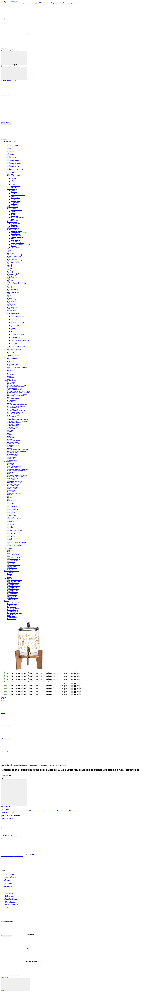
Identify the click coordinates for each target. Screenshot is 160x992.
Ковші (12, 183)
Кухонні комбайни (16, 332)
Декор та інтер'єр (9, 172)
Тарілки (13, 205)
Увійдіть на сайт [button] (5, 806)
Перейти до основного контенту (10, 1)
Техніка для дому (9, 311)
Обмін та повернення (21, 3)
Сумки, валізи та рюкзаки (11, 571)
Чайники (13, 178)
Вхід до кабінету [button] (8, 893)
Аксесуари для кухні (16, 231)
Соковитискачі (15, 325)
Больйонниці (14, 204)
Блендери (13, 344)
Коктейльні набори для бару (19, 232)
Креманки (13, 190)
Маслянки (13, 246)
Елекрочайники (15, 337)
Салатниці (14, 193)
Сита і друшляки (15, 186)
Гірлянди (6, 601)
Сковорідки (14, 181)
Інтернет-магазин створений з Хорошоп (12, 856)
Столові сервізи (15, 202)
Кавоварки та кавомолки (18, 334)
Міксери (13, 328)
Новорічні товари (9, 578)
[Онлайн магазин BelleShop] (5, 834)
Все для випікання (16, 177)
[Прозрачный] (38, 810)
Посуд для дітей (15, 198)
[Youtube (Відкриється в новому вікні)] (13, 15)
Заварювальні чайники (17, 217)
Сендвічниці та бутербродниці (19, 323)
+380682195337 (5, 95)
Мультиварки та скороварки (19, 326)
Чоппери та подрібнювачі (18, 322)
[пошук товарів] (14, 73)
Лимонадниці (14, 216)
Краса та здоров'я (9, 502)
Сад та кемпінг (8, 397)
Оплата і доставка (10, 3)
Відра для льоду (15, 240)
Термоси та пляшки (16, 210)
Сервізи (13, 199)
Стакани (13, 211)
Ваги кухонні (14, 343)
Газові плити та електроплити (19, 338)
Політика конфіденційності (70, 3)
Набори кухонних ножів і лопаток (20, 244)
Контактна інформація (34, 3)
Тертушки (13, 238)
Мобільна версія (30, 854)
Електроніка (7, 461)
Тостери (13, 331)
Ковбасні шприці (15, 234)
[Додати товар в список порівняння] (14, 785)
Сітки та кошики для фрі (18, 195)
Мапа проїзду (4, 977)
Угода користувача (45, 3)
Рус (5, 20)
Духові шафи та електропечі (19, 316)
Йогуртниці (14, 317)
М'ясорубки (14, 329)
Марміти (13, 180)
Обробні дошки (15, 226)
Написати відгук (5, 777)
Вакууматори (14, 341)
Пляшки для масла (16, 247)
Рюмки (13, 213)
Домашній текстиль (9, 144)
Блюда (12, 196)
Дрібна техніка (15, 320)
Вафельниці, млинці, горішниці (20, 340)
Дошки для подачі (16, 223)
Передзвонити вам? (6, 123)
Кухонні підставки (16, 235)
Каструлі (13, 184)
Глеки (12, 219)
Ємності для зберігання (17, 243)
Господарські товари (10, 380)
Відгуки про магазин (57, 3)
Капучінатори (15, 319)
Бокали (13, 214)
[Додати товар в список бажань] (14, 799)
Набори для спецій (16, 241)
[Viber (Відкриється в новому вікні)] (38, 15)
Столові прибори (15, 201)
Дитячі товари (8, 548)
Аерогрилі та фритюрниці (18, 346)
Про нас (3, 3)
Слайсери (13, 335)
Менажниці (14, 192)
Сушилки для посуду (17, 237)
